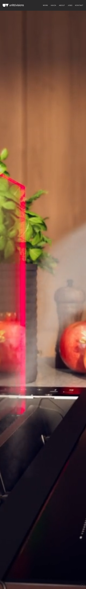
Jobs (70, 5)
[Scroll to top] (82, 585)
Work (45, 5)
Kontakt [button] (79, 5)
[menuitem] (46, 5)
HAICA (53, 5)
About (62, 5)
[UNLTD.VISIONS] (13, 5)
